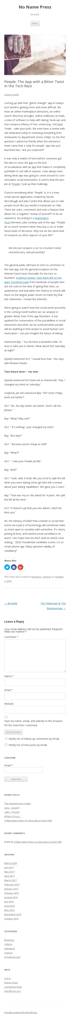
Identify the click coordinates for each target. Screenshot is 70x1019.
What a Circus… (12, 816)
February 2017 (12, 884)
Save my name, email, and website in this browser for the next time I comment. (33, 723)
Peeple (16, 184)
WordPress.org (12, 991)
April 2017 (9, 876)
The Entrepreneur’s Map (17, 803)
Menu (35, 23)
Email (8, 690)
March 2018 (10, 863)
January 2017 (11, 888)
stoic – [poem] (11, 807)
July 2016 (9, 901)
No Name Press (35, 7)
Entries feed (11, 982)
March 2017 (10, 880)
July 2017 (9, 867)
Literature (9, 948)
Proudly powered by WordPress (20, 1012)
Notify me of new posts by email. (28, 745)
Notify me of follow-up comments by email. (34, 738)
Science (47, 576)
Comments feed (13, 986)
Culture (8, 944)
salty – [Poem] (12, 812)
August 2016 (10, 897)
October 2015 (11, 918)
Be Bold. (10, 603)
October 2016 (11, 893)
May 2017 (9, 871)
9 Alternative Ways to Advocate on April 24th (28, 820)
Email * (8, 765)
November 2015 (12, 914)
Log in (7, 978)
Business (36, 576)
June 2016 (9, 905)
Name (9, 676)
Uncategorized (12, 957)
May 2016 (9, 910)
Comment (11, 637)
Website (9, 703)
